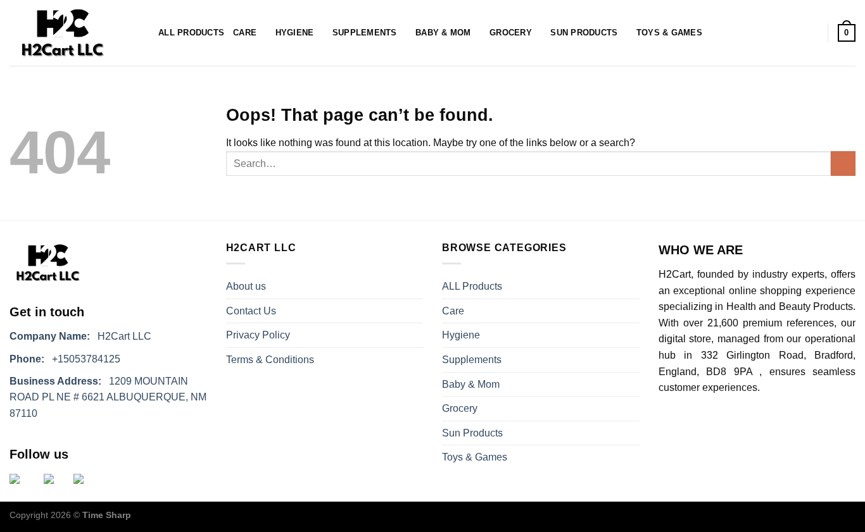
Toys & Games (669, 32)
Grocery (510, 32)
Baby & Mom (443, 32)
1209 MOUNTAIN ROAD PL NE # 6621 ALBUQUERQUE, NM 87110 (107, 397)
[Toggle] (634, 310)
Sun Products (583, 32)
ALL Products (191, 32)
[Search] (141, 33)
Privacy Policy (258, 335)
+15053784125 (64, 359)
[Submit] (843, 163)
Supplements (364, 32)
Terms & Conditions (270, 359)
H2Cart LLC (80, 336)
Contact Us (251, 311)
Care (244, 32)
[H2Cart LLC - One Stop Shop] (62, 33)
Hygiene (294, 32)
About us (246, 286)
